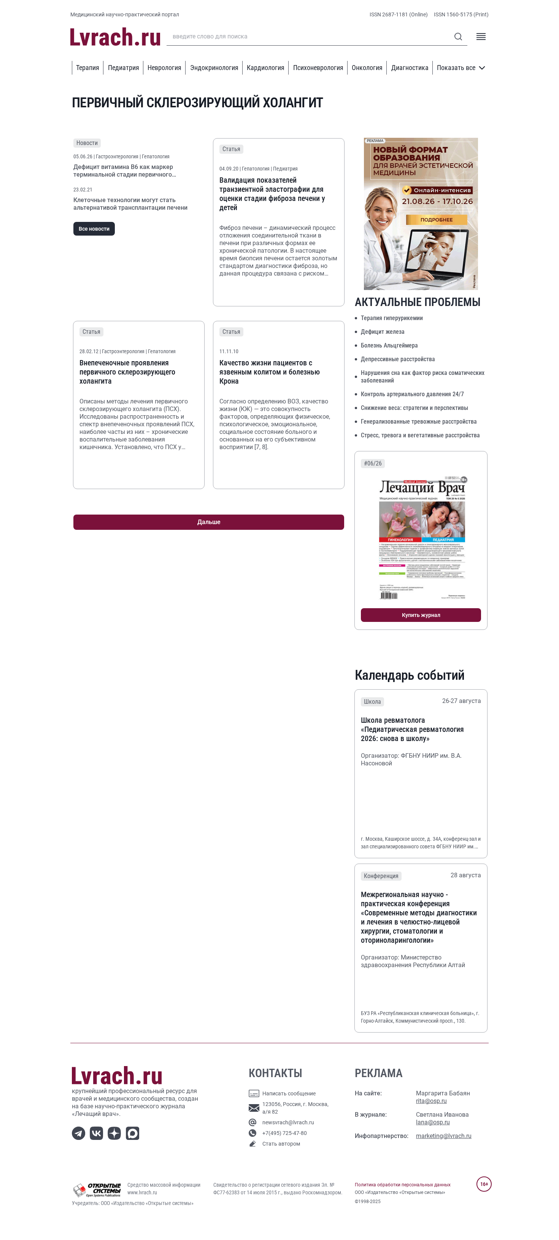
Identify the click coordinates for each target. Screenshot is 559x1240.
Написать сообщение (289, 1093)
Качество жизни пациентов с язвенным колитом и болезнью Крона (269, 372)
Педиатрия (123, 68)
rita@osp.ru (431, 1101)
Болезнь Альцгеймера (389, 345)
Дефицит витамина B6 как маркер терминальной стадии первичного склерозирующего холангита (123, 174)
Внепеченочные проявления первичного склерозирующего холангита (127, 372)
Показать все (456, 68)
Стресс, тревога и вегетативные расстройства (420, 435)
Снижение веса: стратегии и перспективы (414, 407)
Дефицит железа (383, 331)
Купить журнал (421, 615)
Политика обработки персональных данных (403, 1184)
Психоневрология (318, 68)
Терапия (87, 68)
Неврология (164, 68)
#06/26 (373, 463)
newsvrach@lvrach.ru (288, 1122)
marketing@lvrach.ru (444, 1136)
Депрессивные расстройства (398, 359)
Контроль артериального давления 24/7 (412, 394)
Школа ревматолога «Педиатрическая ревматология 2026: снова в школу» (412, 729)
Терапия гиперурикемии (392, 318)
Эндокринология (214, 68)
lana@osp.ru (433, 1122)
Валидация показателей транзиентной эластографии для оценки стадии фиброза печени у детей (272, 193)
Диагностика (410, 68)
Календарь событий (410, 675)
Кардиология (265, 68)
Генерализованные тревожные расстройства (419, 421)
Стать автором (281, 1144)
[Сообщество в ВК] (98, 1132)
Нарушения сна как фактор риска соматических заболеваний (422, 376)
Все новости (94, 229)
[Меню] (481, 36)
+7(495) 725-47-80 (284, 1133)
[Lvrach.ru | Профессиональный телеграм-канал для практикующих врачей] (80, 1132)
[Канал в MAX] (134, 1132)
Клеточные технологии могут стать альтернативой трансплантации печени (130, 203)
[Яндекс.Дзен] (116, 1132)
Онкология (367, 68)
